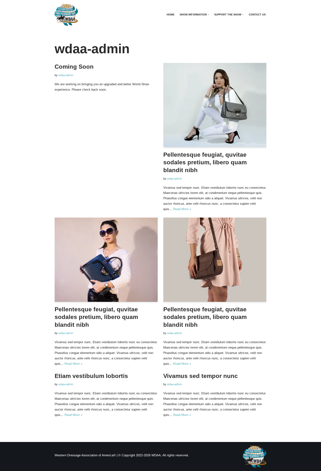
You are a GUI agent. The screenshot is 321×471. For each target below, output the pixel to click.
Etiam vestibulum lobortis (91, 376)
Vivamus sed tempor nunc (200, 376)
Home (170, 14)
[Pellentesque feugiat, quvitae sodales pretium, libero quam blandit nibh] (214, 105)
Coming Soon (74, 66)
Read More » (182, 209)
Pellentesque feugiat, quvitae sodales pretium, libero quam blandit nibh (205, 162)
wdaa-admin (65, 75)
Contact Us (257, 14)
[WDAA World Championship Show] (66, 14)
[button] (208, 14)
